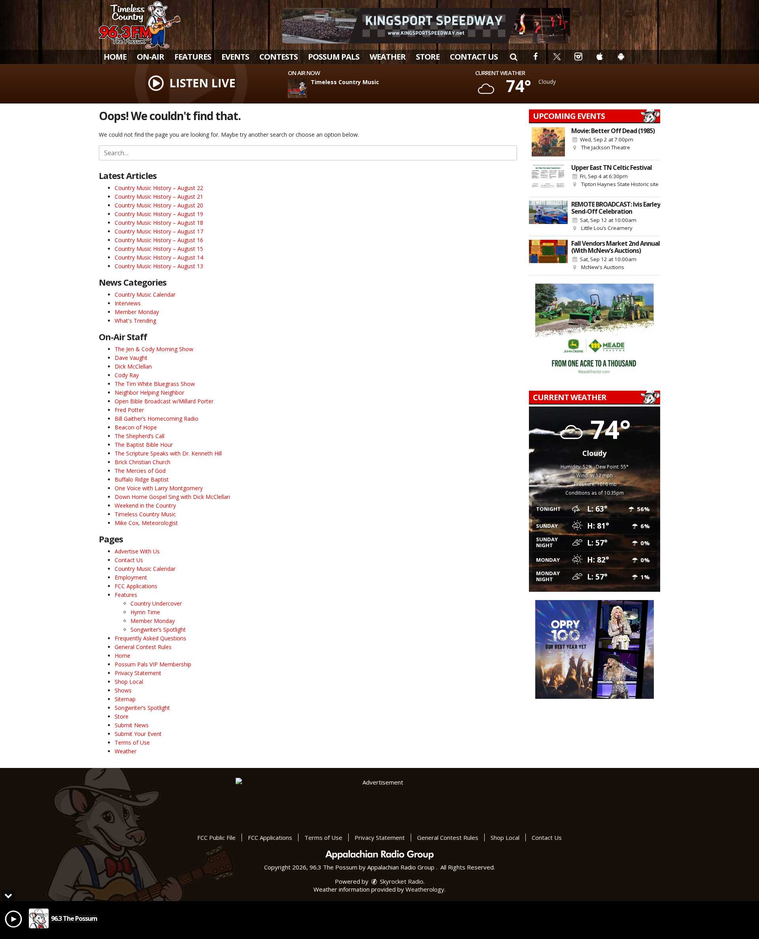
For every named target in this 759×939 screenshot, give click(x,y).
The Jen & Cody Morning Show (154, 349)
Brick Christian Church (142, 462)
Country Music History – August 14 (159, 257)
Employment (131, 577)
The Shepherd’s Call (139, 436)
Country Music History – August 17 (159, 231)
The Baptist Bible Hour (144, 444)
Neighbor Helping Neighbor (149, 392)
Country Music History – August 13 (159, 266)
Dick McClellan (133, 366)
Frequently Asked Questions (150, 638)
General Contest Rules (143, 647)
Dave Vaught (131, 357)
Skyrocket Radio (400, 881)
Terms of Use (132, 742)
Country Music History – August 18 (159, 222)
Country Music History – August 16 (159, 240)
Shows (123, 690)
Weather (388, 56)
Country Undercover (156, 603)
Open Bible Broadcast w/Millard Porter (164, 401)
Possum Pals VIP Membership (153, 664)
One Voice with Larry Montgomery (159, 488)
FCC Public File (216, 837)
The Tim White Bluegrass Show (155, 384)
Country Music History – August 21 (159, 196)
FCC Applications (136, 586)
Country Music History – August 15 (159, 248)
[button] (513, 56)
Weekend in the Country (145, 505)
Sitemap (125, 699)
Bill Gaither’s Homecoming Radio (156, 418)
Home (115, 56)
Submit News (132, 725)
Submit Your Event (138, 734)
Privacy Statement (138, 673)
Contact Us (474, 56)
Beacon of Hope (136, 427)
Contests (278, 56)
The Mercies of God (140, 470)
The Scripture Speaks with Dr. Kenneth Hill (168, 453)
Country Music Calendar (145, 294)
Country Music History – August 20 (159, 205)
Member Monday (137, 312)
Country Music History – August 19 (159, 214)
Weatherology (425, 889)
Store (428, 56)
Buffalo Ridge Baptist (142, 479)
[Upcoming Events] (548, 141)
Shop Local (129, 681)
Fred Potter (129, 410)
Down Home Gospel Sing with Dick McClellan (172, 497)
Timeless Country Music (145, 514)
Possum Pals (333, 56)
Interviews (128, 303)
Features (192, 56)
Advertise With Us (137, 551)
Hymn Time (145, 612)
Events (235, 56)
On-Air (150, 56)
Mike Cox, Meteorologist (146, 523)
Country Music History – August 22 (159, 188)
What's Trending (135, 320)
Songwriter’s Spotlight (158, 629)
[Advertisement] (426, 25)
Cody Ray (127, 375)
